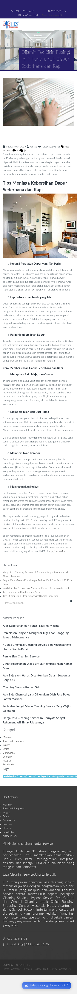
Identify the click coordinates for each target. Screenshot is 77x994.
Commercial (9, 753)
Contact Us (65, 969)
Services (27, 969)
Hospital (7, 761)
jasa (25, 151)
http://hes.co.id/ (56, 551)
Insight (6, 745)
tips (18, 151)
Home (6, 969)
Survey (53, 969)
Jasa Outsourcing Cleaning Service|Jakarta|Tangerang (30, 596)
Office (6, 749)
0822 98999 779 (56, 11)
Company (16, 969)
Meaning (7, 737)
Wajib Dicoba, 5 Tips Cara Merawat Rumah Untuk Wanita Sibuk (36, 588)
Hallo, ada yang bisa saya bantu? (49, 985)
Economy (8, 757)
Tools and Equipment (14, 741)
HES (28, 965)
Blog (45, 969)
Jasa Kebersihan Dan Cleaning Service (23, 592)
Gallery (37, 969)
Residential (8, 765)
